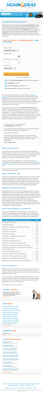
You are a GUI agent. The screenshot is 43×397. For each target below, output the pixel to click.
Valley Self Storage (7, 341)
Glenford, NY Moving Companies (10, 318)
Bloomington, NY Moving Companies (11, 310)
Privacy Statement (20, 387)
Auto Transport (35, 383)
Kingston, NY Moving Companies (10, 306)
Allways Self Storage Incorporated (10, 355)
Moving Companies (7, 383)
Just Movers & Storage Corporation (11, 368)
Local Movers (16, 383)
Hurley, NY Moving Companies (10, 322)
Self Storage (22, 385)
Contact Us (13, 387)
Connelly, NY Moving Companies (10, 312)
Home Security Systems (25, 383)
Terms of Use (29, 387)
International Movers (13, 385)
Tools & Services (30, 385)
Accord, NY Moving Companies (10, 308)
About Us (7, 387)
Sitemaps (35, 387)
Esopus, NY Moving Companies (10, 316)
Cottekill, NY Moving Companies (10, 314)
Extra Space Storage (7, 362)
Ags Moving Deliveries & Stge (10, 348)
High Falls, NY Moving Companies (11, 320)
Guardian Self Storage (8, 345)
